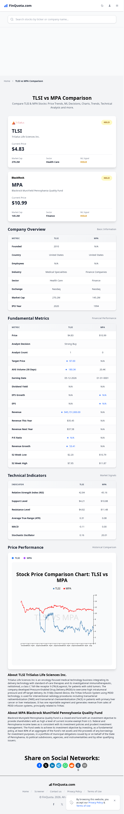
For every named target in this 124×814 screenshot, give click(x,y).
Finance (50, 215)
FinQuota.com (64, 784)
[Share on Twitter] (45, 765)
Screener (39, 791)
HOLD (83, 161)
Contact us (56, 791)
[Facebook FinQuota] (53, 804)
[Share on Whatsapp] (65, 765)
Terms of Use (83, 805)
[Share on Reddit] (71, 765)
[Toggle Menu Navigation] (117, 6)
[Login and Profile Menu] (110, 6)
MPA (17, 184)
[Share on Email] (84, 765)
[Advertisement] (62, 51)
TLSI (17, 131)
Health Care (52, 161)
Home (7, 81)
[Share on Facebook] (39, 765)
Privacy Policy (95, 802)
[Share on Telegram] (58, 765)
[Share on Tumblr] (78, 765)
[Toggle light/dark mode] (102, 6)
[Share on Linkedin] (52, 765)
